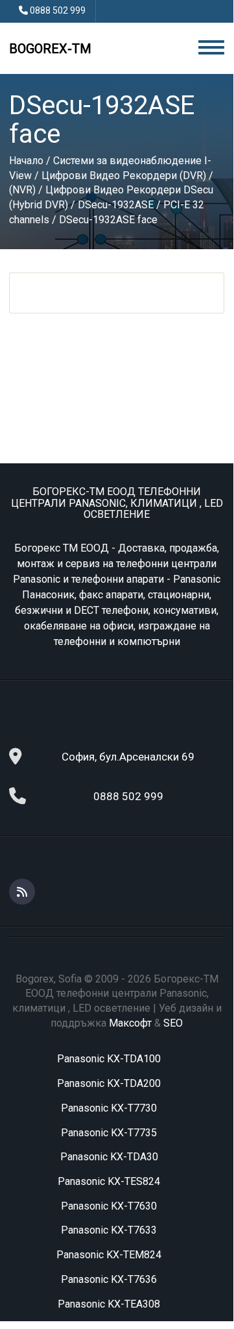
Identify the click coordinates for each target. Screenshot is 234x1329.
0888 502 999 (58, 10)
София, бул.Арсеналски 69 (128, 756)
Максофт (130, 1023)
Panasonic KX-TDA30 (109, 1157)
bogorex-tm (50, 48)
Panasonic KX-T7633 (109, 1230)
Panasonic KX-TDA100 (109, 1059)
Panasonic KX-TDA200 (109, 1083)
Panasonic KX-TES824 (109, 1181)
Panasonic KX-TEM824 (108, 1255)
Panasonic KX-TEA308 (109, 1304)
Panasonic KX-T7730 (109, 1108)
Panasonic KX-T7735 (109, 1133)
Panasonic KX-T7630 (109, 1206)
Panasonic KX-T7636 (109, 1279)
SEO (173, 1023)
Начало (26, 160)
